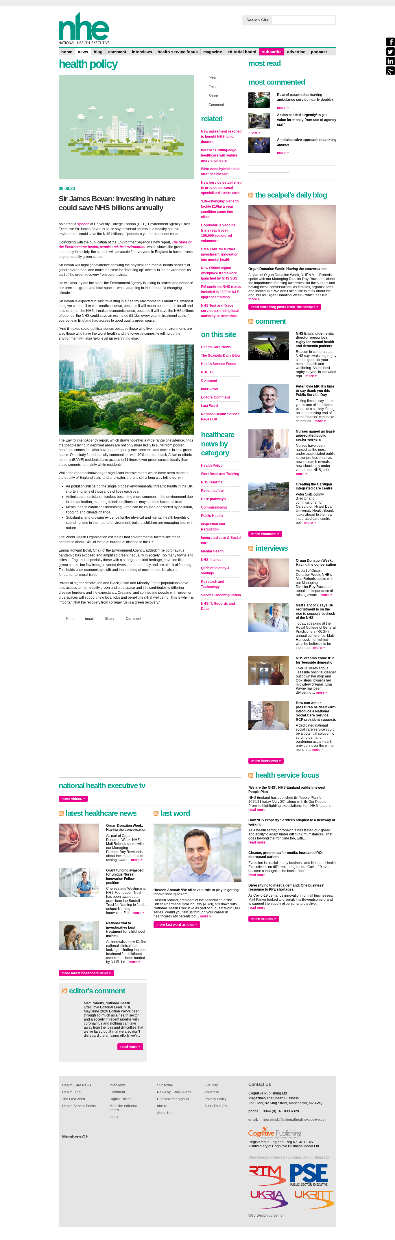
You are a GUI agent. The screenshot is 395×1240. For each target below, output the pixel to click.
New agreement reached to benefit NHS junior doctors (221, 136)
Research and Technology (212, 584)
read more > (130, 1047)
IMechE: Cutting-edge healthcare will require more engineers (219, 155)
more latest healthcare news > (86, 973)
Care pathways (213, 499)
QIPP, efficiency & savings (215, 570)
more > (137, 860)
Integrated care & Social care (221, 540)
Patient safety (212, 491)
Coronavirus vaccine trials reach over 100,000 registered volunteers (218, 233)
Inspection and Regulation (213, 526)
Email (89, 618)
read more (256, 810)
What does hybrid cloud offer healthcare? (220, 171)
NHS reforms (212, 482)
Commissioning (214, 507)
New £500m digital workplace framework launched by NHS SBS (219, 273)
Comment (133, 618)
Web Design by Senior (266, 1215)
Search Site (257, 20)
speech (83, 224)
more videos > (73, 799)
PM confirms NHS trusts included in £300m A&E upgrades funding (221, 292)
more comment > (265, 534)
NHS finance (211, 560)
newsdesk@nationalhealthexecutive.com (295, 1120)
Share (110, 618)
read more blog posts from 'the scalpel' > (284, 307)
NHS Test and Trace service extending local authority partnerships (220, 311)
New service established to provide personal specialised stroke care (221, 187)
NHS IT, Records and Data (218, 606)
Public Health (212, 516)
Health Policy (212, 465)
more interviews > (266, 761)
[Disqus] (126, 702)
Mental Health (212, 551)
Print (69, 618)
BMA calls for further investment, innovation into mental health (219, 254)
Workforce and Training (220, 474)
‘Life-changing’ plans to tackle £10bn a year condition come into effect (220, 209)
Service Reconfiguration (221, 595)
